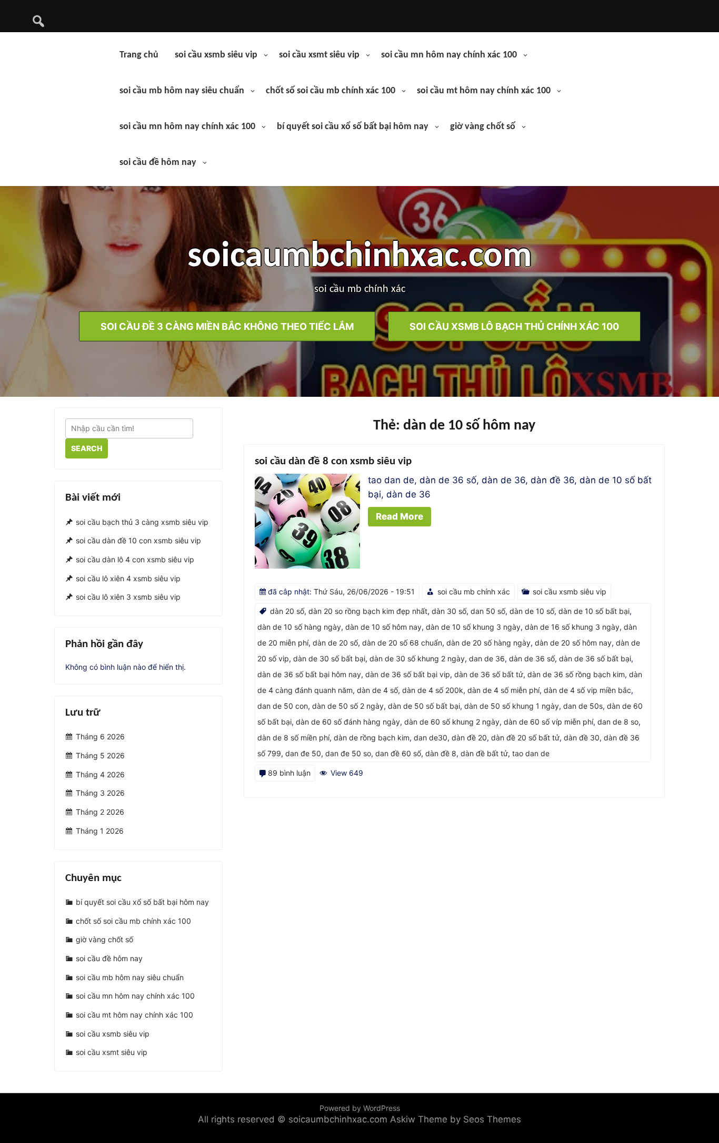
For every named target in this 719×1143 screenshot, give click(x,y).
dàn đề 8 (440, 753)
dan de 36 (487, 658)
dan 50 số (488, 611)
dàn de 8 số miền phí (293, 737)
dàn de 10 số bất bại (594, 611)
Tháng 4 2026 (100, 774)
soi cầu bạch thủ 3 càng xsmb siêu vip (142, 521)
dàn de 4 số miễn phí (503, 690)
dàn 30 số (449, 611)
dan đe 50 (303, 753)
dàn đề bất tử (484, 753)
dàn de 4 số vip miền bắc (587, 690)
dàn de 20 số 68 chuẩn (402, 642)
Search (86, 448)
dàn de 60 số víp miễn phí (548, 721)
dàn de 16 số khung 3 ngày (572, 626)
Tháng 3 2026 (100, 793)
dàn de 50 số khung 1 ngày (511, 705)
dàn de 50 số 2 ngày (348, 705)
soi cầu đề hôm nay (157, 163)
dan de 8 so (617, 721)
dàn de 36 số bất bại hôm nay (309, 674)
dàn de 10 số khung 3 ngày (473, 626)
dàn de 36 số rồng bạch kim (576, 674)
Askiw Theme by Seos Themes (455, 1119)
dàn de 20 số (335, 642)
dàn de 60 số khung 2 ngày (452, 721)
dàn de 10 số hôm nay (383, 626)
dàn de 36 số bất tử (488, 674)
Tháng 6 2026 (100, 736)
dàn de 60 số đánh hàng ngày (348, 721)
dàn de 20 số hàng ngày (488, 642)
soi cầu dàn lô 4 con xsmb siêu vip (135, 559)
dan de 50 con (282, 705)
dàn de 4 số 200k (432, 690)
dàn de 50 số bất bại (424, 705)
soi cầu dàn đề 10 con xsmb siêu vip (138, 540)
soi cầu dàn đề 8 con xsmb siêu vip (333, 461)
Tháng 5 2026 (100, 755)
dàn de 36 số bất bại (595, 658)
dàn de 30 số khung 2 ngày (417, 658)
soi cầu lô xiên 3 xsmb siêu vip (128, 597)
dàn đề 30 (582, 737)
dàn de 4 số (377, 690)
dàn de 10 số (532, 611)
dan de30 (430, 737)
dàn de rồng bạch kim (372, 737)
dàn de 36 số (532, 658)
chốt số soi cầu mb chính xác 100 (330, 91)
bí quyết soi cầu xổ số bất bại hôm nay (352, 127)
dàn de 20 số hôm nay (573, 642)
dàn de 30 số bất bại (329, 658)
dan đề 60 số (398, 753)
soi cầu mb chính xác (473, 591)
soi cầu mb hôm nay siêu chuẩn (181, 91)
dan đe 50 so (348, 753)
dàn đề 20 (469, 737)
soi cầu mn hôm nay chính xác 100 (449, 55)
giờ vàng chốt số (482, 127)
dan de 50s (583, 705)
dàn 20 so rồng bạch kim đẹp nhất (367, 611)
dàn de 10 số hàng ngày (299, 626)
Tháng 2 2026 (100, 811)
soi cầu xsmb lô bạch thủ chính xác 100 (514, 325)
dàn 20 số (287, 611)
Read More (399, 516)
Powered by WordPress (359, 1107)
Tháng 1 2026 (100, 830)
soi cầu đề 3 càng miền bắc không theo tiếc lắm (227, 325)
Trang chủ (138, 55)
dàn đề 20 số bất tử (525, 737)
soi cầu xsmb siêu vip (216, 55)
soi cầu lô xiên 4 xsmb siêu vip (128, 578)
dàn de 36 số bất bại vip (407, 674)
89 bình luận (289, 772)
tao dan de (531, 753)
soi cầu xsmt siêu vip (319, 55)
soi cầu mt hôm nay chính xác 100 (484, 91)
